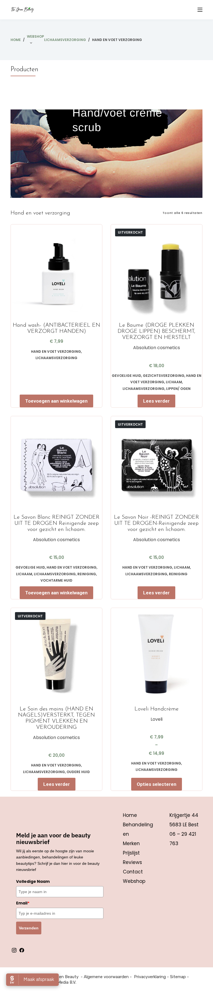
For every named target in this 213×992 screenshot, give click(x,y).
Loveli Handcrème (157, 709)
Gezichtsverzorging (163, 375)
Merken (131, 843)
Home (130, 815)
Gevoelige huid (126, 375)
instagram (14, 950)
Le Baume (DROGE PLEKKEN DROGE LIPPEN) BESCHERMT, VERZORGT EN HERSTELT (156, 331)
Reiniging (86, 574)
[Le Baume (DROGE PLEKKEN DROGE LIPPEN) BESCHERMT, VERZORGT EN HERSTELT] (156, 270)
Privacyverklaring (150, 976)
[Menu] (199, 9)
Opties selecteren (156, 784)
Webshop (35, 36)
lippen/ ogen (178, 388)
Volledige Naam (33, 881)
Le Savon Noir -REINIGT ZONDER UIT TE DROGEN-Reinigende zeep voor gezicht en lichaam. (156, 523)
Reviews (132, 862)
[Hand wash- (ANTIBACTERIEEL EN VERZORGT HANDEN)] (56, 270)
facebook (21, 950)
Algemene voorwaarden (106, 976)
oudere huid (78, 771)
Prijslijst (131, 853)
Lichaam (174, 382)
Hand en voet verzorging (56, 351)
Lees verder (156, 401)
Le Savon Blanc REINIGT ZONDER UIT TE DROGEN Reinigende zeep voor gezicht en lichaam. (57, 523)
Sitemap (178, 976)
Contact (133, 871)
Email (22, 903)
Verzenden (29, 928)
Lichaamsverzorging (56, 358)
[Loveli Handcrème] (156, 653)
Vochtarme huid (56, 580)
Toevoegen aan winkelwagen (56, 401)
